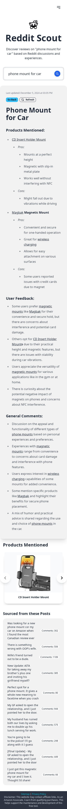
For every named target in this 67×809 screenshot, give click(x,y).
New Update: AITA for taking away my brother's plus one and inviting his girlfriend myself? (32, 673)
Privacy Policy (39, 794)
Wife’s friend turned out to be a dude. (32, 657)
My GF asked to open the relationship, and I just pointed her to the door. (32, 708)
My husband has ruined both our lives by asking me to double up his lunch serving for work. (32, 724)
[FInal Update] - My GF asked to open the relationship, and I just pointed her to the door (32, 756)
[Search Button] (57, 74)
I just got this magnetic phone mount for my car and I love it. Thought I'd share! (32, 774)
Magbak (17, 212)
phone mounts (22, 434)
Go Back (12, 99)
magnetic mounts (24, 372)
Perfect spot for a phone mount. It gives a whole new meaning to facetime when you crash (32, 692)
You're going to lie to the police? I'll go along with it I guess (32, 740)
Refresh (30, 99)
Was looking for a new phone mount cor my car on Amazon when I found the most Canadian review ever (32, 630)
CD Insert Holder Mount (29, 140)
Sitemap (25, 794)
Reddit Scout (33, 38)
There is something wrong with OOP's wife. (32, 646)
